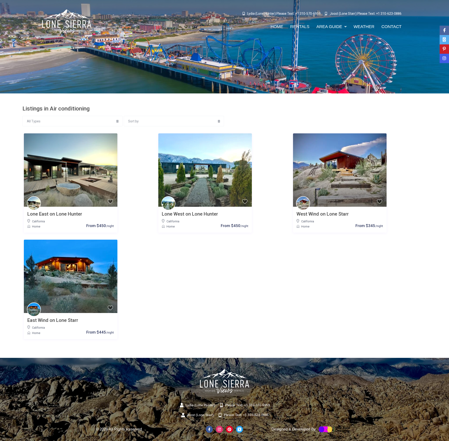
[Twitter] (239, 429)
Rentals (299, 26)
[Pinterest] (229, 429)
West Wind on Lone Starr (323, 214)
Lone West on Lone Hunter (190, 214)
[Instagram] (219, 429)
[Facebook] (209, 429)
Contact (391, 26)
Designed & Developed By (294, 429)
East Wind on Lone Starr (52, 320)
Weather (364, 26)
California (38, 221)
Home (277, 26)
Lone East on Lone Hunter (54, 214)
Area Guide (329, 26)
